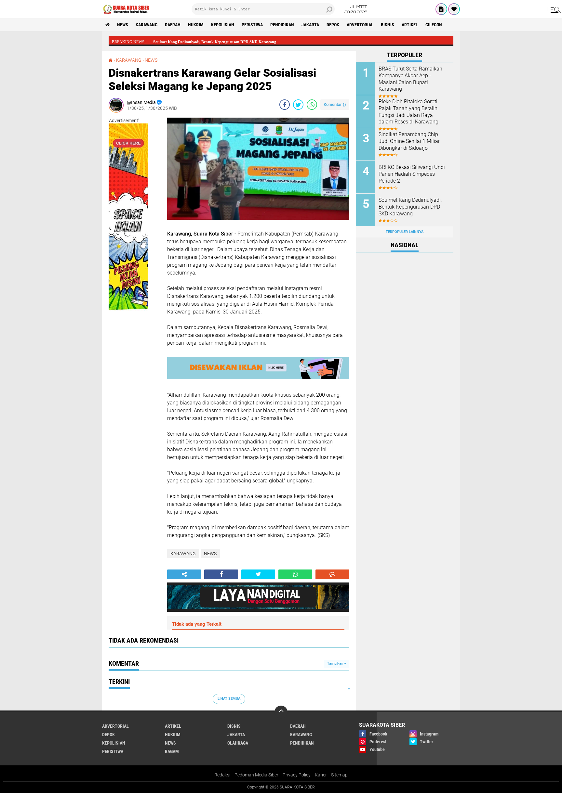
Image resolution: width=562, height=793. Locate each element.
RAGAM (172, 751)
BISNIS (387, 24)
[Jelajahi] (554, 9)
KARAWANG (146, 24)
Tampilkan (335, 663)
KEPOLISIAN (222, 24)
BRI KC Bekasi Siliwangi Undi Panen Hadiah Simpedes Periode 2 (412, 174)
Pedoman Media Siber (256, 774)
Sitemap (339, 774)
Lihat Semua (229, 699)
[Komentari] (332, 574)
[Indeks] (441, 9)
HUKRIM (196, 24)
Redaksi (222, 774)
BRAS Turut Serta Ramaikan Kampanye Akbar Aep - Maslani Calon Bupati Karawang (410, 79)
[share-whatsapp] (312, 104)
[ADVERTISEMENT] (128, 316)
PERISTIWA (252, 24)
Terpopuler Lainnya (404, 232)
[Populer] (454, 9)
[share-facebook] (284, 104)
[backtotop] (281, 712)
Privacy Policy (297, 774)
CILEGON (433, 24)
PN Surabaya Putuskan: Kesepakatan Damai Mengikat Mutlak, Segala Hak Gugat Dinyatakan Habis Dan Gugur (248, 42)
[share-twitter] (298, 104)
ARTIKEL (410, 24)
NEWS (122, 24)
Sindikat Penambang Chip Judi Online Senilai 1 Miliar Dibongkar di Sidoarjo (409, 141)
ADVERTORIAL (360, 24)
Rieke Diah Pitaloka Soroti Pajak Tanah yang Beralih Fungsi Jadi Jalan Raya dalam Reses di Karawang (408, 111)
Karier (321, 774)
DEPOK (333, 24)
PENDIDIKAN (282, 24)
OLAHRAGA (237, 743)
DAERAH (173, 24)
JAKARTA (310, 24)
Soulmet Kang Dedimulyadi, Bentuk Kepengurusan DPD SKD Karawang (410, 207)
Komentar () (335, 104)
